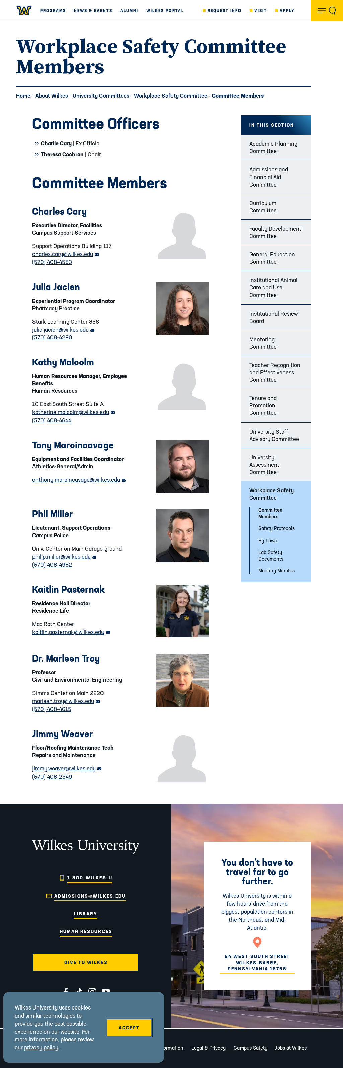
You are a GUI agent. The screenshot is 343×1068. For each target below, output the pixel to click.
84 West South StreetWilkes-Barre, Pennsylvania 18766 (257, 962)
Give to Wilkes (86, 962)
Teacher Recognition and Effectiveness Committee (274, 372)
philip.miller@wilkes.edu (64, 556)
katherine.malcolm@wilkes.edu (73, 412)
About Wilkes (51, 95)
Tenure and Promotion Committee (263, 405)
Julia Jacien (56, 286)
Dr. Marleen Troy (66, 658)
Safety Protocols (276, 528)
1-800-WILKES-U (89, 878)
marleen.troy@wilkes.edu (66, 700)
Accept (129, 1028)
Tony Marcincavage (73, 445)
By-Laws (267, 540)
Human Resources (86, 931)
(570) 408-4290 (52, 337)
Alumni (129, 10)
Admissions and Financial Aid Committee (268, 177)
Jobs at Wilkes (291, 1048)
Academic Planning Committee (273, 147)
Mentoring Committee (263, 343)
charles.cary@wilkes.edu (65, 253)
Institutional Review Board (273, 317)
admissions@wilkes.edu (90, 896)
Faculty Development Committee (275, 232)
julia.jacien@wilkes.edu (63, 329)
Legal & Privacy (208, 1048)
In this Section (271, 125)
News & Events (93, 10)
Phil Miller (52, 513)
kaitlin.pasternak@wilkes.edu (71, 631)
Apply (287, 10)
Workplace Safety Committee (170, 95)
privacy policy (41, 1047)
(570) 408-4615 (51, 708)
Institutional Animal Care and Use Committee (273, 287)
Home (23, 95)
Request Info (225, 10)
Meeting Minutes (276, 570)
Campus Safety (250, 1048)
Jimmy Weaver (62, 733)
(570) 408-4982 (52, 564)
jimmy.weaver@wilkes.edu (66, 768)
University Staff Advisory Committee (274, 435)
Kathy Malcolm (63, 362)
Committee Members (270, 513)
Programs (53, 10)
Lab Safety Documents (270, 555)
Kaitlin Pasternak (68, 589)
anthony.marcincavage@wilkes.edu (79, 479)
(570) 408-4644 (51, 420)
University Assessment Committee (264, 464)
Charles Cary (59, 211)
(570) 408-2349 (52, 776)
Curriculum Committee (263, 206)
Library (85, 914)
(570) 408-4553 (52, 261)
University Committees (101, 95)
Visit (260, 10)
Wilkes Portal (165, 10)
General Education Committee (272, 258)
